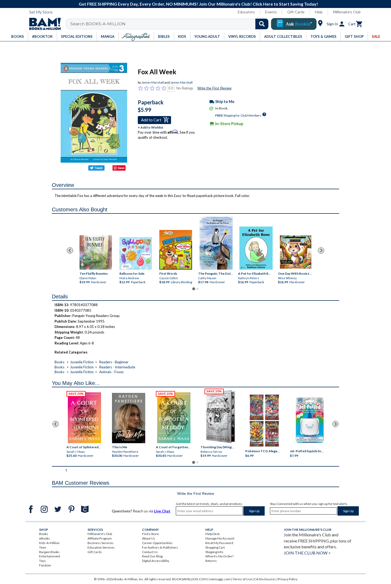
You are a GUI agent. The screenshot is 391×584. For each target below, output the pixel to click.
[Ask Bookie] (294, 24)
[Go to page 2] (197, 289)
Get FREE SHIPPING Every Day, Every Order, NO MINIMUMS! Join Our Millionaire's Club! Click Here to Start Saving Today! (198, 3)
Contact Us (150, 552)
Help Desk (212, 534)
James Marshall (153, 82)
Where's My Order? (219, 556)
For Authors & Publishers (160, 547)
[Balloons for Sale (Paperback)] (135, 253)
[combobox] (170, 24)
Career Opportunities (157, 543)
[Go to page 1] (193, 288)
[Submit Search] (261, 24)
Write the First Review (214, 88)
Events (271, 12)
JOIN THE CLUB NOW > (307, 552)
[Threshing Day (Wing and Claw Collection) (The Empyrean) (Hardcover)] (220, 416)
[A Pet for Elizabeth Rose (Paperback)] (256, 248)
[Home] (43, 24)
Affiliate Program (100, 538)
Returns (211, 561)
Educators (246, 12)
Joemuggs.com (220, 579)
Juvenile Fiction (82, 362)
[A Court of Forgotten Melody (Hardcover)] (173, 417)
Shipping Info (214, 552)
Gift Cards (296, 12)
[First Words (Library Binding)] (175, 250)
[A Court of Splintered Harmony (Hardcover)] (84, 417)
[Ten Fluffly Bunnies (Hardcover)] (96, 253)
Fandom (45, 565)
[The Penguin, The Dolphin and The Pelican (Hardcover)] (216, 243)
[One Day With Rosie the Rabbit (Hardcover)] (296, 252)
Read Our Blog (152, 556)
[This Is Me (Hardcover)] (128, 418)
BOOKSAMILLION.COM (189, 579)
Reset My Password (219, 543)
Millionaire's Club (347, 12)
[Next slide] (321, 250)
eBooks (44, 538)
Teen (42, 547)
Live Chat (162, 511)
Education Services (101, 547)
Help (319, 12)
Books (59, 362)
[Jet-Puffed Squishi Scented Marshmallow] (310, 420)
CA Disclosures (265, 579)
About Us (148, 538)
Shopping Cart (215, 547)
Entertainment (49, 556)
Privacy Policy (287, 579)
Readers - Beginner (113, 362)
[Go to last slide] (70, 250)
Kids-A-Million (49, 543)
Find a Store (150, 534)
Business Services (101, 543)
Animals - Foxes (111, 372)
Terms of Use (242, 579)
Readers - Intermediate (117, 367)
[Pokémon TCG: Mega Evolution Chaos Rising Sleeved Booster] (264, 420)
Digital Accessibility (155, 561)
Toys (42, 561)
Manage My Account (219, 538)
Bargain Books (49, 552)
